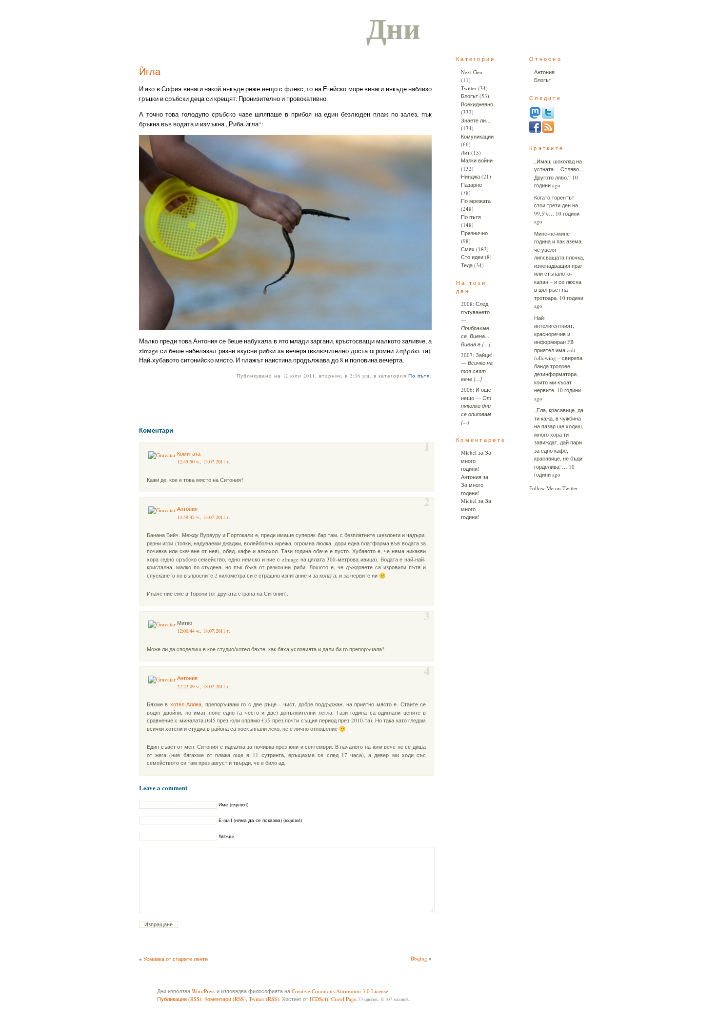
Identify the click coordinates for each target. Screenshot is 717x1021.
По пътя (419, 375)
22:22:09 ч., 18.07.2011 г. (203, 686)
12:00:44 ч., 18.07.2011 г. (203, 630)
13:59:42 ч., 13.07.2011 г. (203, 517)
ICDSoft (319, 998)
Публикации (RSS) (179, 998)
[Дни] (548, 130)
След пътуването (475, 308)
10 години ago (556, 181)
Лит (465, 152)
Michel (469, 452)
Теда (467, 265)
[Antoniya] (535, 130)
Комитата (188, 453)
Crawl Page (344, 998)
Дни (393, 27)
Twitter (469, 88)
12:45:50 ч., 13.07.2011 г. (203, 461)
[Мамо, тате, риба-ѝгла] (285, 232)
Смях (468, 249)
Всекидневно (477, 104)
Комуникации (477, 136)
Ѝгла (149, 71)
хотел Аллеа (185, 704)
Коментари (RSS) (225, 998)
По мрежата (476, 200)
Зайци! (484, 355)
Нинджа (470, 176)
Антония (187, 508)
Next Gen (471, 72)
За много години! (472, 489)
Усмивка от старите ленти (175, 958)
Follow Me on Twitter (553, 488)
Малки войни (477, 160)
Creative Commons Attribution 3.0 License (340, 991)
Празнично (474, 233)
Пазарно (471, 184)
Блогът (469, 96)
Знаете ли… (476, 120)
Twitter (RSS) (264, 998)
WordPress (203, 991)
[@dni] (535, 116)
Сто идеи (472, 256)
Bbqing (419, 958)
